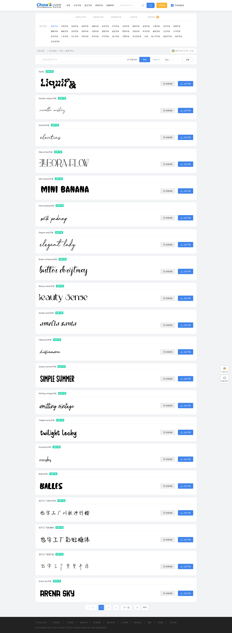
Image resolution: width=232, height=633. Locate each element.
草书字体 (146, 31)
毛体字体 (74, 26)
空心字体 (74, 36)
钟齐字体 (178, 36)
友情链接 (97, 622)
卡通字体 (156, 26)
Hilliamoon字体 (45, 340)
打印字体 (115, 26)
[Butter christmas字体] (66, 271)
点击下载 (187, 84)
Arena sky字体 (45, 581)
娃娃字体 (115, 31)
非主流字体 (137, 36)
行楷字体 (95, 31)
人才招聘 (124, 622)
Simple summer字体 (47, 366)
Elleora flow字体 (45, 152)
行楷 (146, 36)
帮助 (149, 622)
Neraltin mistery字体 (47, 98)
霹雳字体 (105, 31)
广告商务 (70, 622)
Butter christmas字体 (48, 259)
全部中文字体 (80, 17)
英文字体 (88, 5)
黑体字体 (125, 31)
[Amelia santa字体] (66, 325)
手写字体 (105, 36)
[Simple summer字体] (66, 379)
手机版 (160, 622)
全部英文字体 (98, 17)
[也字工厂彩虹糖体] (66, 539)
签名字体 (105, 26)
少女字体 (166, 31)
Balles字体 (43, 474)
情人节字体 (155, 36)
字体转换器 (179, 5)
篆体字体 (156, 31)
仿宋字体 (74, 31)
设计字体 (115, 36)
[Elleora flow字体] (66, 164)
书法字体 (166, 26)
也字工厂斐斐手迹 (46, 554)
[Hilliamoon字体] (66, 352)
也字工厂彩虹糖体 (46, 527)
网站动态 (138, 622)
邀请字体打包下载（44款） (185, 51)
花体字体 (84, 26)
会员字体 (133, 17)
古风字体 (64, 26)
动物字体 (95, 26)
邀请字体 (69, 51)
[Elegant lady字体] (66, 244)
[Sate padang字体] (66, 218)
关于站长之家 (41, 622)
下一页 (126, 607)
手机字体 (84, 36)
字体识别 (162, 5)
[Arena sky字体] (66, 593)
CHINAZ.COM (63, 627)
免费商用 (110, 5)
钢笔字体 (64, 31)
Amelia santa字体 (46, 313)
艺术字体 (95, 36)
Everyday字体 (45, 447)
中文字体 (77, 5)
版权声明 (83, 622)
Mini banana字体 (46, 179)
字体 (61, 51)
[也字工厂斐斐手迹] (66, 566)
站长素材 (53, 51)
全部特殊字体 (116, 17)
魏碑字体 (54, 31)
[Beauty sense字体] (66, 298)
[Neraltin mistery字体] (66, 110)
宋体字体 (84, 31)
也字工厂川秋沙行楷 (47, 501)
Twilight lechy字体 (47, 420)
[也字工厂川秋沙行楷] (66, 513)
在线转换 (169, 84)
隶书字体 (54, 36)
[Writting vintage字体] (66, 405)
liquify (41, 71)
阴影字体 (136, 26)
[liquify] (66, 83)
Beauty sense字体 (46, 286)
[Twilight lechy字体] (66, 432)
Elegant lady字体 (46, 232)
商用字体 (99, 5)
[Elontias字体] (66, 137)
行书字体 (176, 31)
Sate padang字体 (46, 206)
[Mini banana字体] (66, 191)
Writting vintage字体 (48, 393)
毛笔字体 (136, 31)
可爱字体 (125, 36)
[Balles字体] (66, 486)
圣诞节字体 (167, 36)
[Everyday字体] (66, 459)
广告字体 (64, 36)
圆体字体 (54, 26)
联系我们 (56, 622)
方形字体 (125, 26)
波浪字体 (146, 26)
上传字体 (173, 622)
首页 (68, 5)
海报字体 (176, 26)
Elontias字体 (44, 125)
